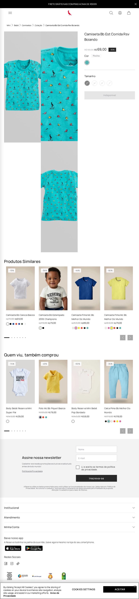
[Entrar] (120, 12)
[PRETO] (10, 324)
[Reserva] (69, 12)
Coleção (38, 25)
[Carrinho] (128, 12)
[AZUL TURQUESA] (46, 417)
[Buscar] (111, 12)
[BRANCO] (8, 324)
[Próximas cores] (25, 324)
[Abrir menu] (10, 12)
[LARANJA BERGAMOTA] (82, 328)
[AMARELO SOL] (40, 417)
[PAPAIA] (16, 324)
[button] (22, 87)
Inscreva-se (96, 478)
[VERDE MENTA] (85, 328)
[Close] (135, 586)
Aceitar (120, 589)
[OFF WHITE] (40, 328)
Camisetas (26, 25)
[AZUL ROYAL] (19, 324)
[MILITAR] (22, 324)
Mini (9, 25)
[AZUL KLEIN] (76, 328)
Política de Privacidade (32, 471)
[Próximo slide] (130, 337)
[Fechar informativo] (135, 4)
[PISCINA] (87, 63)
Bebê (16, 25)
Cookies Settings (83, 589)
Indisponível (109, 95)
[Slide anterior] (122, 337)
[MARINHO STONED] (13, 324)
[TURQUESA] (87, 328)
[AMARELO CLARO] (79, 328)
